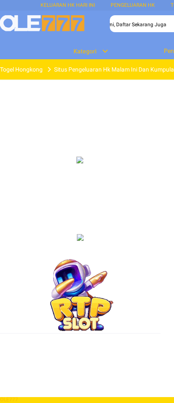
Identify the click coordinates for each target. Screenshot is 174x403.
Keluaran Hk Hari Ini (68, 5)
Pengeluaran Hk (133, 5)
